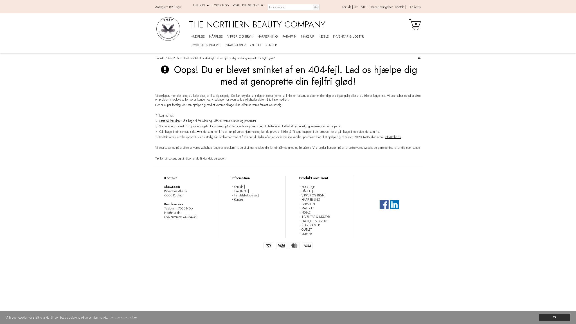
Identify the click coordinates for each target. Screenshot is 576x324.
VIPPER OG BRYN (240, 36)
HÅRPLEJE (216, 36)
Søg (316, 7)
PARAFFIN (289, 36)
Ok (554, 317)
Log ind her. (166, 115)
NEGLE (324, 36)
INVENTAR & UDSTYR (348, 36)
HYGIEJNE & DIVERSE (206, 45)
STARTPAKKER (236, 45)
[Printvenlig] (419, 58)
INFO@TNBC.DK (252, 5)
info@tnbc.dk (393, 137)
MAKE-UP (307, 36)
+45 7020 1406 (218, 5)
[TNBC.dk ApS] (169, 29)
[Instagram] (394, 206)
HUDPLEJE (198, 36)
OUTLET (255, 45)
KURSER (271, 45)
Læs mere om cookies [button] (123, 317)
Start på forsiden (169, 121)
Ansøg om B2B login (168, 7)
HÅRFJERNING (268, 36)
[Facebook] (384, 206)
